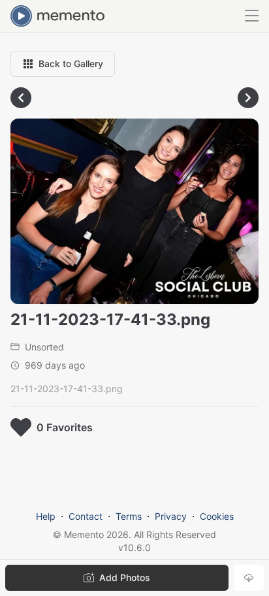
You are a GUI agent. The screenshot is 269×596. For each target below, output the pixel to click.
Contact (86, 516)
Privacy (171, 516)
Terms (129, 516)
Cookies (217, 516)
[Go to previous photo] (20, 97)
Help (45, 516)
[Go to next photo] (248, 97)
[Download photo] (249, 578)
